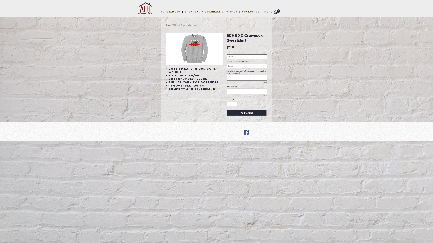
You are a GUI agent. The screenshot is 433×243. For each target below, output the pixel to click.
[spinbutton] (232, 104)
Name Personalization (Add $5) (238, 62)
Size (229, 52)
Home (168, 25)
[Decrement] (228, 104)
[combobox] (247, 56)
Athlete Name (232, 86)
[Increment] (235, 104)
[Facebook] (246, 132)
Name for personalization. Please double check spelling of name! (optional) (246, 72)
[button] (211, 12)
